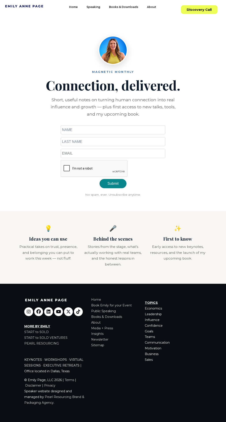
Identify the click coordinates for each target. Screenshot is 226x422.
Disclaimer (33, 385)
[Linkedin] (48, 311)
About (151, 7)
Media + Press (102, 328)
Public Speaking (103, 311)
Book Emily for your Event (111, 305)
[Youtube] (58, 311)
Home (73, 7)
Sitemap (97, 345)
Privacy (49, 385)
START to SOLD (36, 332)
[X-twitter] (68, 311)
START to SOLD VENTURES (46, 338)
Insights (97, 334)
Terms (69, 380)
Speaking (93, 7)
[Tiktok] (78, 311)
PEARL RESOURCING (41, 343)
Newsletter (99, 339)
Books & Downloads (123, 7)
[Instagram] (28, 311)
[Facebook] (38, 311)
